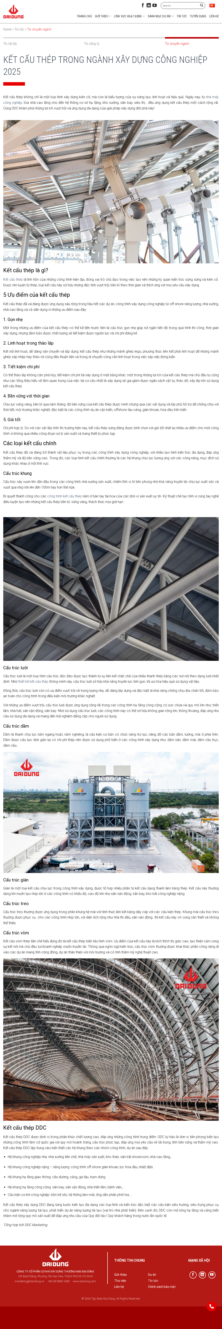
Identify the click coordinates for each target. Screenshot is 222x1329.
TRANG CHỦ (84, 16)
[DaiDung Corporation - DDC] (13, 11)
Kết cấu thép (13, 279)
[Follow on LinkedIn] (149, 6)
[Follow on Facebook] (143, 6)
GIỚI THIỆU (101, 16)
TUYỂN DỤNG (198, 16)
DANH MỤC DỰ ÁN (159, 16)
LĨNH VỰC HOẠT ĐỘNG (128, 16)
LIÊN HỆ (214, 16)
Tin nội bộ (10, 44)
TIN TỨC (182, 16)
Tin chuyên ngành (177, 44)
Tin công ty (91, 44)
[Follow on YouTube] (154, 6)
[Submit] (201, 5)
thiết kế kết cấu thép (33, 681)
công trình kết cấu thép (64, 496)
